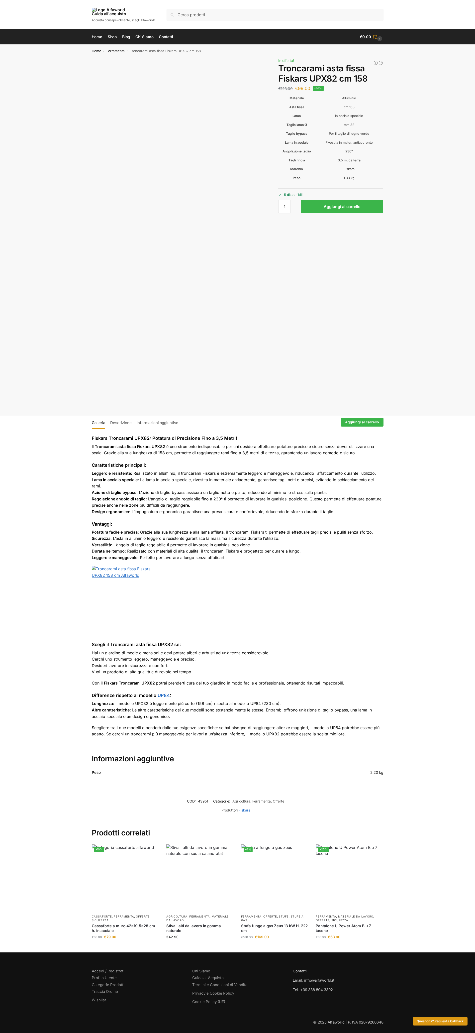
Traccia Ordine (105, 991)
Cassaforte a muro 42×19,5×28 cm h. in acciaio (123, 928)
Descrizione (121, 422)
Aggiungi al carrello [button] (125, 947)
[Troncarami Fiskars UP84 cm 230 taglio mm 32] (375, 62)
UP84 (164, 695)
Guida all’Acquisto (208, 977)
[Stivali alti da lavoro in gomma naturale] (200, 878)
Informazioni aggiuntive (157, 422)
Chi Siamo (201, 971)
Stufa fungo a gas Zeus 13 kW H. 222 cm (274, 928)
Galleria (98, 422)
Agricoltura (241, 801)
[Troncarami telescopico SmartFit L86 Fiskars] (380, 62)
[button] (371, 36)
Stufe (284, 916)
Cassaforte (102, 916)
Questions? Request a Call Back (440, 1021)
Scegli (200, 947)
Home (96, 51)
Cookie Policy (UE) (208, 1001)
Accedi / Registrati (108, 971)
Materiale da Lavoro (355, 916)
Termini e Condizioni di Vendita (219, 984)
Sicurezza (100, 920)
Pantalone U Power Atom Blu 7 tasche (343, 928)
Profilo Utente (104, 977)
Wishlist (99, 1000)
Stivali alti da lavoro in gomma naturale (193, 928)
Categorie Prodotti (108, 984)
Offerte (278, 801)
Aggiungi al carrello (342, 206)
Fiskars (244, 810)
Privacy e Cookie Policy (213, 993)
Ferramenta (115, 51)
